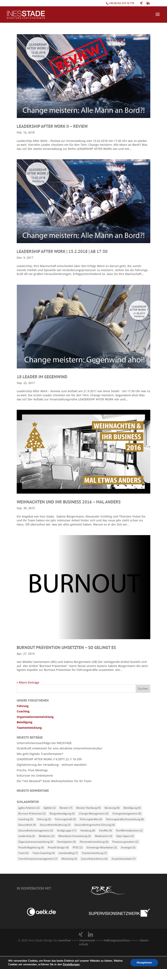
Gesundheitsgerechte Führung (95, 824)
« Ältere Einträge (28, 682)
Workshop (69, 858)
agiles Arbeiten (29, 808)
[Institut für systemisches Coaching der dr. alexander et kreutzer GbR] (36, 915)
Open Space (125, 836)
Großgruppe (66, 830)
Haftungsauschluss (117, 940)
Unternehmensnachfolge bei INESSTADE (44, 743)
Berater (66, 808)
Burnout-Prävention (32, 813)
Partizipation (66, 841)
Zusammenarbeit (123, 858)
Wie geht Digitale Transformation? (40, 754)
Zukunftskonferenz (94, 858)
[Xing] (141, 3)
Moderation (103, 836)
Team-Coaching (44, 853)
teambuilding (68, 853)
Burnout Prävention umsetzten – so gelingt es (66, 647)
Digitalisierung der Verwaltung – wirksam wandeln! (52, 765)
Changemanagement (126, 813)
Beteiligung (24, 722)
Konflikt (105, 830)
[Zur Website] (119, 916)
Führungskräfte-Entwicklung (125, 819)
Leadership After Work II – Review (52, 126)
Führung (23, 706)
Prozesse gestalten (125, 841)
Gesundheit (27, 824)
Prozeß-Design (58, 847)
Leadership (26, 836)
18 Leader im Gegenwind (42, 377)
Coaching (23, 711)
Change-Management (93, 813)
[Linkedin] (148, 3)
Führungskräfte (91, 819)
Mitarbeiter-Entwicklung (74, 836)
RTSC (77, 847)
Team (23, 853)
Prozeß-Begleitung (31, 847)
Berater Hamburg (88, 808)
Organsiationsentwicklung (35, 717)
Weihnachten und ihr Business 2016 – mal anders (69, 502)
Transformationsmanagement (37, 858)
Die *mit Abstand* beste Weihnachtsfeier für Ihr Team (54, 781)
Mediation (46, 836)
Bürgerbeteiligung (62, 813)
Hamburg (87, 830)
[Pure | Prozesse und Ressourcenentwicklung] (108, 896)
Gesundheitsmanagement (35, 830)
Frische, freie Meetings (32, 770)
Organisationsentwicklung (35, 841)
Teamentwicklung (29, 728)
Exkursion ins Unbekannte (35, 775)
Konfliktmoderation (129, 830)
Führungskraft (65, 819)
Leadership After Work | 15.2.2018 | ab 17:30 (62, 251)
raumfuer (65, 940)
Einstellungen (71, 964)
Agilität (50, 808)
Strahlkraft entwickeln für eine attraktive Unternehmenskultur (59, 748)
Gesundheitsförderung (55, 824)
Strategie (128, 847)
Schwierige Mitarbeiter (102, 847)
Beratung (112, 808)
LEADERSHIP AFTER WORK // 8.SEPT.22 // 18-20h (49, 759)
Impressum (87, 940)
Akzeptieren (144, 963)
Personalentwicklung (94, 841)
